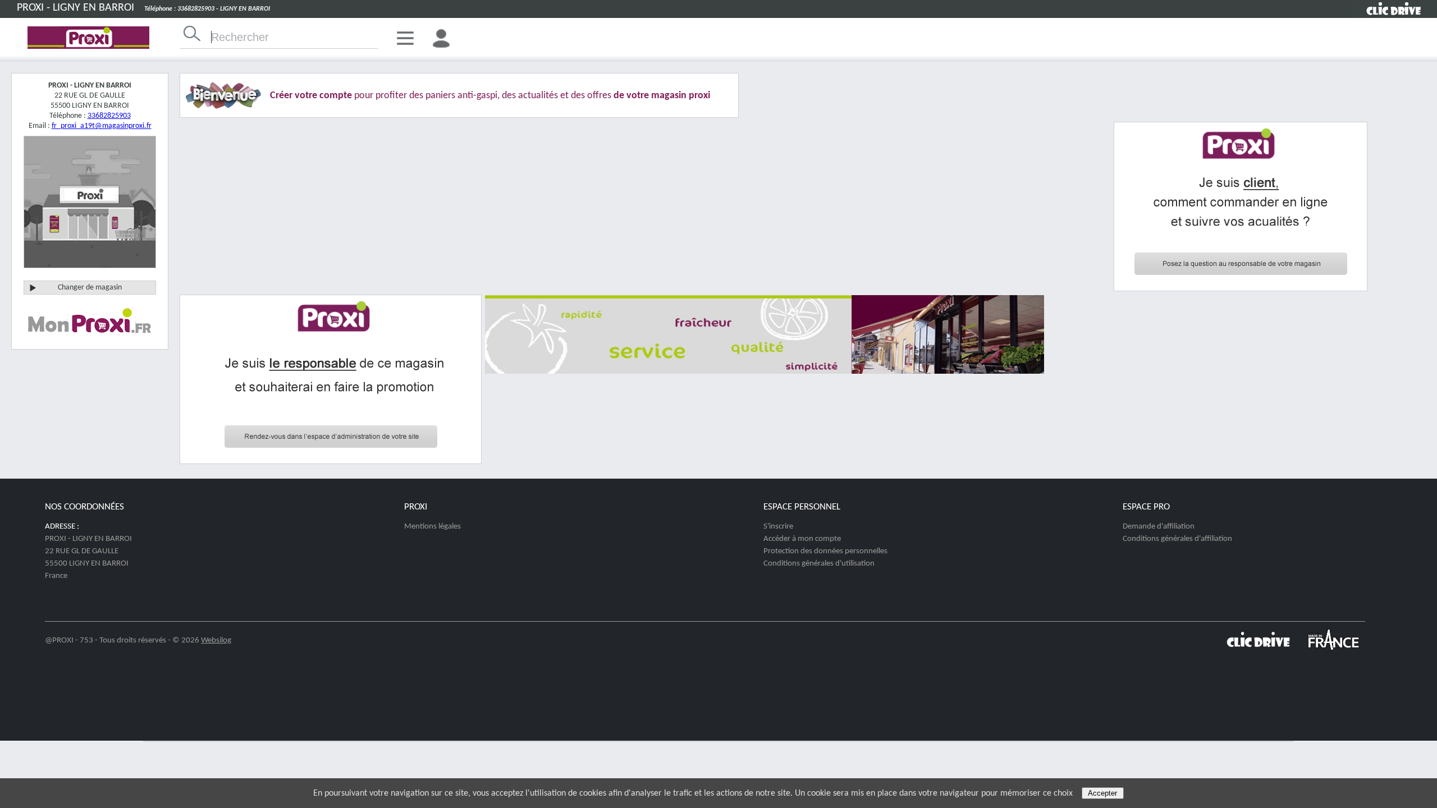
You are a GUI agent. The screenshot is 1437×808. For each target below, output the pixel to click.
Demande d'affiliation (1159, 526)
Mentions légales (432, 526)
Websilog (216, 640)
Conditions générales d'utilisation (819, 563)
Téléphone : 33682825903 (179, 9)
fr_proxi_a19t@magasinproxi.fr (102, 126)
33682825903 (109, 116)
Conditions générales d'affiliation (1177, 539)
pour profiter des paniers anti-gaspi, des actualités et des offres (490, 95)
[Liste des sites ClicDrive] (1258, 652)
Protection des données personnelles (825, 551)
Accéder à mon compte (802, 539)
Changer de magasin (90, 287)
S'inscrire (778, 526)
